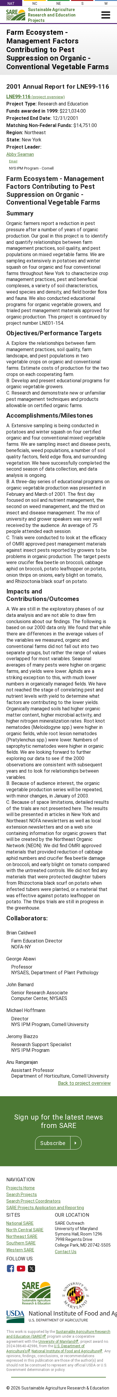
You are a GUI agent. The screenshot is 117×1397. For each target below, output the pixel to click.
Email (13, 161)
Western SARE (20, 1250)
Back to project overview (84, 1083)
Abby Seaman (20, 154)
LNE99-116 (35, 96)
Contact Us (65, 1251)
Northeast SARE (22, 1236)
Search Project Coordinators (33, 1201)
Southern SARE (21, 1243)
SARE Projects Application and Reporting (45, 1207)
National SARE (20, 1223)
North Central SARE (25, 1230)
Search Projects (21, 1194)
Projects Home (20, 1188)
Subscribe (52, 1143)
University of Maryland (56, 1341)
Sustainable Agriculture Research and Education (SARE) (58, 1334)
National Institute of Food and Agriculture (65, 1350)
